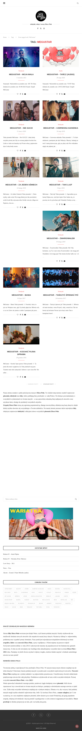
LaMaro (57, 596)
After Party (8, 588)
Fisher (67, 592)
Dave (33, 592)
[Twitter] (41, 28)
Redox (41, 603)
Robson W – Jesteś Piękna (11, 554)
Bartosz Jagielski (38, 588)
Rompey (49, 603)
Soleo (6, 607)
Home (5, 37)
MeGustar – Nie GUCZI (21, 128)
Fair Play (58, 592)
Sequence (58, 603)
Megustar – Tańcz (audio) (60, 74)
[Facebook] (37, 28)
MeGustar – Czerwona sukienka (60, 128)
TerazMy (29, 607)
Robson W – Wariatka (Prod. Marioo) (14, 559)
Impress (17, 596)
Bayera (57, 588)
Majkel (18, 599)
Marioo (26, 599)
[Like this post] (17, 94)
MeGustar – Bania (21, 295)
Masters (35, 599)
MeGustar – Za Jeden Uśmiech (21, 185)
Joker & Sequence (36, 596)
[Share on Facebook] (20, 94)
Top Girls (39, 607)
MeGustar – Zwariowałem (61, 238)
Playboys (21, 603)
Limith (66, 596)
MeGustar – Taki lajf (60, 185)
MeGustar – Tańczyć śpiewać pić (60, 295)
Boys (15, 592)
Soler (14, 607)
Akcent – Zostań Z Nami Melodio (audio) (16, 573)
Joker (25, 596)
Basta (49, 588)
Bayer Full (67, 588)
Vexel (48, 607)
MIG (72, 599)
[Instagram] (44, 28)
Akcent (18, 588)
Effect (41, 592)
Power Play (31, 603)
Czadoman (24, 592)
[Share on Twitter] (22, 94)
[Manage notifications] (77, 726)
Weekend (56, 607)
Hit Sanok (8, 596)
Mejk (55, 599)
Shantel (68, 603)
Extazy (49, 592)
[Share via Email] (25, 94)
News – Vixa (7, 568)
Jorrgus (48, 596)
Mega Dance (46, 599)
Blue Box (7, 592)
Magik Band (8, 599)
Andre (27, 588)
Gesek (74, 592)
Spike (21, 607)
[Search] (78, 3)
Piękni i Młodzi (9, 603)
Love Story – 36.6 (8, 563)
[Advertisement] (19, 457)
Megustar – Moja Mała (21, 74)
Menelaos (64, 599)
